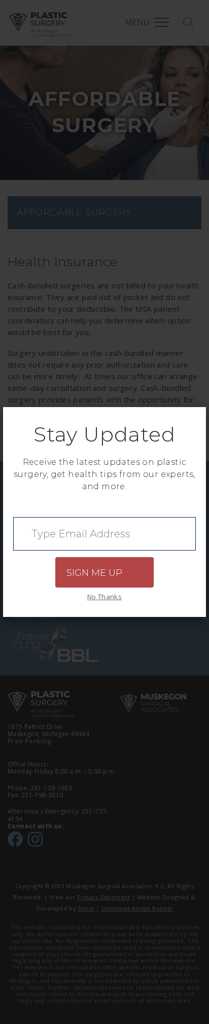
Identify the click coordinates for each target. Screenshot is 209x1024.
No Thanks (104, 596)
